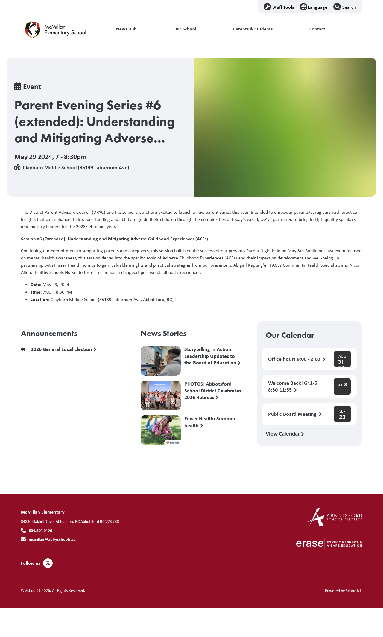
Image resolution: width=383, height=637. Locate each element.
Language (317, 7)
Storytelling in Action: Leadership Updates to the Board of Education (211, 356)
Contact (317, 29)
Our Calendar (290, 335)
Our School (185, 29)
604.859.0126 (40, 530)
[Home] (61, 29)
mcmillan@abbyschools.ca (52, 539)
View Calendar (283, 433)
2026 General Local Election (62, 349)
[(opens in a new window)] (334, 516)
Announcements (49, 333)
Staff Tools (283, 7)
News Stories (163, 333)
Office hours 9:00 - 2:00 (294, 359)
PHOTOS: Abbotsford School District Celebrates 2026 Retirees (212, 390)
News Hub (126, 29)
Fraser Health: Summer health (209, 422)
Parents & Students (253, 29)
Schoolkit (354, 590)
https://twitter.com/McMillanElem (48, 563)
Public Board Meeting (293, 414)
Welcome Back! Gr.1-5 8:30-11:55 (292, 386)
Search (349, 7)
